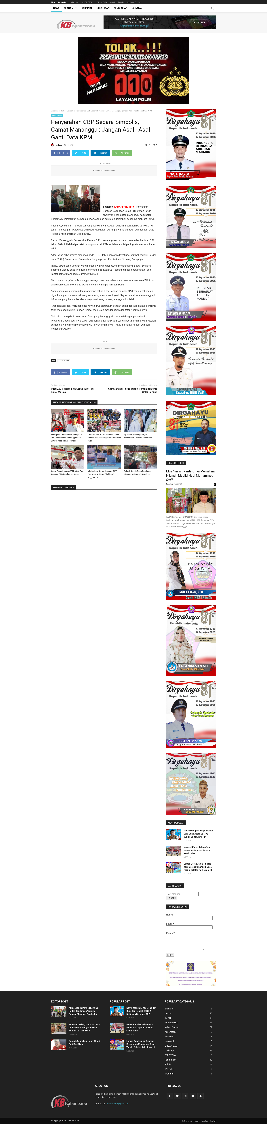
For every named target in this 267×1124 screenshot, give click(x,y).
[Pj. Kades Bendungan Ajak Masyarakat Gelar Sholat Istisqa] (140, 420)
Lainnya (137, 8)
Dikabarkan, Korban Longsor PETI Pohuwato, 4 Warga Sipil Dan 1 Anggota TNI (102, 474)
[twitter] (177, 1096)
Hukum (168, 1013)
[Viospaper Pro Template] (160, 22)
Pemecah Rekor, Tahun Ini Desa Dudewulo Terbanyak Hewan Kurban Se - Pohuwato (84, 1027)
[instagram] (185, 1096)
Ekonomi (69, 8)
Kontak (112, 2)
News (56, 8)
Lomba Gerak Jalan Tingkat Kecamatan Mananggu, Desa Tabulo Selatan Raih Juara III (198, 867)
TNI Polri (169, 1068)
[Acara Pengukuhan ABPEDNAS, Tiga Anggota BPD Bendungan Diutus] (67, 457)
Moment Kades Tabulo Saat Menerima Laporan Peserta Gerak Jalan (197, 850)
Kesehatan (103, 8)
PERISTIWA (170, 1055)
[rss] (200, 1096)
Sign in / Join (102, 2)
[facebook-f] (170, 1096)
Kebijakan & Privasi (134, 2)
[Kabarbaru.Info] (70, 1098)
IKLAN (168, 1017)
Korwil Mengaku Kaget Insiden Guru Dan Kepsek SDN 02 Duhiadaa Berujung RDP (198, 833)
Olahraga (169, 1050)
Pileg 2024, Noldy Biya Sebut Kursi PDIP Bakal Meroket (73, 390)
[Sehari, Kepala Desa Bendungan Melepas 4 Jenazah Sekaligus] (140, 457)
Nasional (169, 1041)
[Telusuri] (212, 8)
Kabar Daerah (57, 115)
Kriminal (87, 8)
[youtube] (193, 1096)
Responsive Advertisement (104, 170)
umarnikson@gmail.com (117, 1103)
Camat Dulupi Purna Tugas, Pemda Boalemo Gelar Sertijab (132, 390)
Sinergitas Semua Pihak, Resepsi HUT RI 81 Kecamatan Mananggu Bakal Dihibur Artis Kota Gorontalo (67, 437)
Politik (168, 1064)
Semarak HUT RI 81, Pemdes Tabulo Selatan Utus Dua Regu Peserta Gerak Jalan (104, 437)
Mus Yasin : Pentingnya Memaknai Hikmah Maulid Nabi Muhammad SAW (190, 476)
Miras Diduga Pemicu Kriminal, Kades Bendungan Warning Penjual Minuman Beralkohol (84, 1011)
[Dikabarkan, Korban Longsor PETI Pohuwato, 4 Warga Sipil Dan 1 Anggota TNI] (104, 457)
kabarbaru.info (73, 1120)
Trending (169, 1073)
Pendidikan (120, 8)
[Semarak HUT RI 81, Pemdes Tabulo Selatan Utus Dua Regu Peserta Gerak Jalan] (104, 420)
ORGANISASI (171, 1045)
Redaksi (121, 2)
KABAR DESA (171, 1022)
